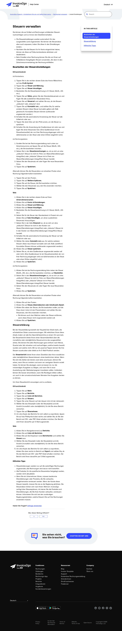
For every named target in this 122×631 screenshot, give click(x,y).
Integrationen (40, 584)
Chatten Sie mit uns (79, 536)
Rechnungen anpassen (60, 14)
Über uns (89, 571)
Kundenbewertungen (43, 589)
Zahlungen (39, 571)
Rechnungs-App (42, 576)
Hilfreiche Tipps (90, 46)
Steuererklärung (90, 41)
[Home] (16, 4)
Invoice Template (67, 571)
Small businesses (67, 581)
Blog (62, 569)
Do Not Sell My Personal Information (51, 622)
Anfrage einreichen (34, 506)
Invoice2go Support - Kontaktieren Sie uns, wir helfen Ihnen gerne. (30, 14)
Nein (43, 516)
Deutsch (13, 600)
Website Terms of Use (76, 622)
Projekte (39, 579)
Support (64, 574)
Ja (33, 516)
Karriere (89, 569)
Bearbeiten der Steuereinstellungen (91, 36)
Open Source (88, 622)
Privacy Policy (38, 622)
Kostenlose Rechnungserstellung (73, 576)
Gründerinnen (66, 579)
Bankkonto (39, 574)
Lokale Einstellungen (75, 14)
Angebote (39, 586)
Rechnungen (40, 569)
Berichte (39, 581)
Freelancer (65, 584)
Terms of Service (62, 622)
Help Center (34, 4)
